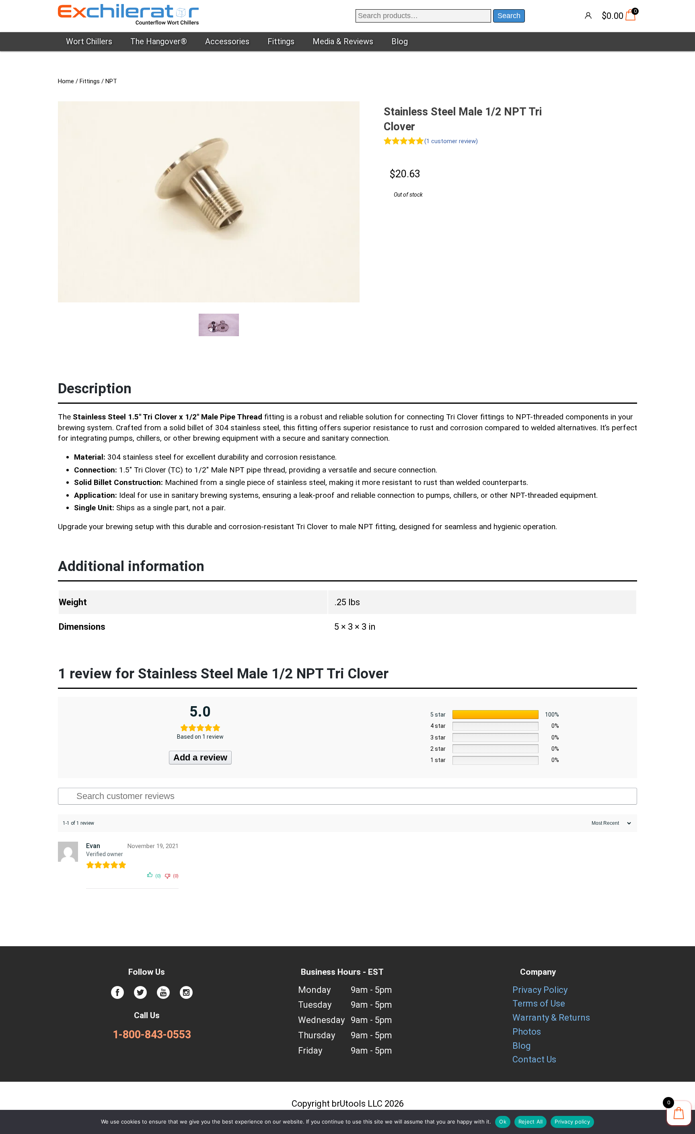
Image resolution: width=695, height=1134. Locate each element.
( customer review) (451, 141)
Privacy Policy (540, 990)
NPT (111, 81)
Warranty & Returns (551, 1018)
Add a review (200, 757)
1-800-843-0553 (152, 1034)
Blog (399, 41)
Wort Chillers (89, 41)
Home (66, 81)
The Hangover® (158, 41)
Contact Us (534, 1059)
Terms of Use (538, 1003)
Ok (502, 1121)
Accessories (227, 41)
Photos (526, 1032)
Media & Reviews (343, 41)
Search (509, 16)
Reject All (530, 1121)
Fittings (280, 41)
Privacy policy (572, 1121)
